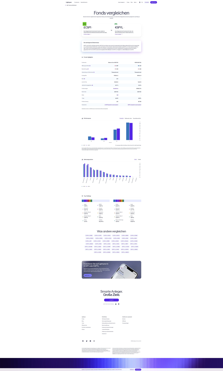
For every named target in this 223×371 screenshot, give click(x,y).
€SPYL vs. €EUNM (88, 246)
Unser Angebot (121, 2)
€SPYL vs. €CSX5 (125, 246)
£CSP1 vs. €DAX (125, 238)
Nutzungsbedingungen (106, 321)
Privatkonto (76, 2)
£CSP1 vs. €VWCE (89, 238)
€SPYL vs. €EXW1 (134, 246)
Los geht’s (111, 300)
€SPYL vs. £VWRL (116, 246)
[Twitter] (86, 341)
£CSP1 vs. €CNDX (133, 241)
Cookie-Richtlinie (118, 369)
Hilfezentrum (84, 325)
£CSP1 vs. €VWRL (99, 238)
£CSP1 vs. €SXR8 (89, 235)
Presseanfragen (125, 323)
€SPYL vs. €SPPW (124, 249)
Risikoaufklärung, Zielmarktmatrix (108, 323)
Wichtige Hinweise (105, 319)
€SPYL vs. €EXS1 (89, 249)
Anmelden (147, 2)
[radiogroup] (130, 118)
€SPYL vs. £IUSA (107, 243)
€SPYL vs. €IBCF (124, 243)
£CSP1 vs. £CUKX (97, 241)
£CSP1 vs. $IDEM (125, 235)
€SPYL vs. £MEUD (125, 252)
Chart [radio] (135, 159)
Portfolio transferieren (86, 327)
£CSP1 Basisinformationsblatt (111, 104)
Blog (83, 321)
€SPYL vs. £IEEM (97, 246)
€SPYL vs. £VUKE (115, 249)
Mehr (135, 2)
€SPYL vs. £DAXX (97, 249)
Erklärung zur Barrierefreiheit (107, 331)
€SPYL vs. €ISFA (106, 249)
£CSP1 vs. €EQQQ (124, 241)
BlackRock (115, 88)
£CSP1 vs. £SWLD (115, 241)
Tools (83, 323)
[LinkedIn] (90, 341)
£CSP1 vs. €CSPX (98, 235)
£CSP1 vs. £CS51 (108, 238)
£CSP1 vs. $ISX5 (117, 238)
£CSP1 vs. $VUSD (116, 235)
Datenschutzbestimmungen (107, 327)
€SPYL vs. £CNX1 (97, 252)
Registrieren (153, 2)
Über (132, 2)
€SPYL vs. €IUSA (116, 243)
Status (83, 329)
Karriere (123, 319)
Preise (128, 2)
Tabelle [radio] (139, 159)
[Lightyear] (69, 2)
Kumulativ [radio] (122, 118)
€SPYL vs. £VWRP (106, 246)
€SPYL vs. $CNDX (106, 252)
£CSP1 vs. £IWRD (106, 241)
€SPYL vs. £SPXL (133, 243)
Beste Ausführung (105, 325)
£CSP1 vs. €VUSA (107, 235)
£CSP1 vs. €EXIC (133, 238)
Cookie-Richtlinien (105, 329)
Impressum (104, 333)
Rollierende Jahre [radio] (128, 118)
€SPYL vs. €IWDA (134, 249)
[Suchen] (142, 2)
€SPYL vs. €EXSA (116, 252)
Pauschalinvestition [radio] (137, 118)
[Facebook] (83, 341)
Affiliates (124, 321)
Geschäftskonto (84, 2)
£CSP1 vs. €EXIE (98, 243)
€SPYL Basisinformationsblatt (134, 104)
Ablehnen (132, 369)
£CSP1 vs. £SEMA (134, 235)
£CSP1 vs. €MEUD (89, 243)
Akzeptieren (138, 369)
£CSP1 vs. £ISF (88, 241)
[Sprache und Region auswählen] (140, 2)
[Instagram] (94, 341)
